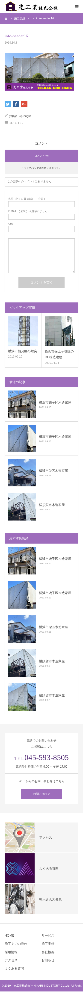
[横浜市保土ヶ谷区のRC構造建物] (60, 331)
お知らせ (48, 960)
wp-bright (25, 116)
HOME (9, 935)
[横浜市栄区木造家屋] (22, 472)
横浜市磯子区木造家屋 (55, 402)
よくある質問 (14, 968)
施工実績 (48, 944)
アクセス (11, 960)
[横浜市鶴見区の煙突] (23, 331)
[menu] (76, 6)
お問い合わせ (41, 794)
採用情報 (11, 952)
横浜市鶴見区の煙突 (22, 351)
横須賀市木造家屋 (52, 505)
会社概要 (48, 952)
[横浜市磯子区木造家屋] (22, 404)
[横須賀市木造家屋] (22, 507)
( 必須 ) (26, 199)
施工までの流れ (16, 944)
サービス (48, 935)
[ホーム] (6, 18)
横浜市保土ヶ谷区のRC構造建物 (59, 354)
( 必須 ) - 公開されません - (28, 211)
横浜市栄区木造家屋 (53, 471)
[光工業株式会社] (32, 6)
